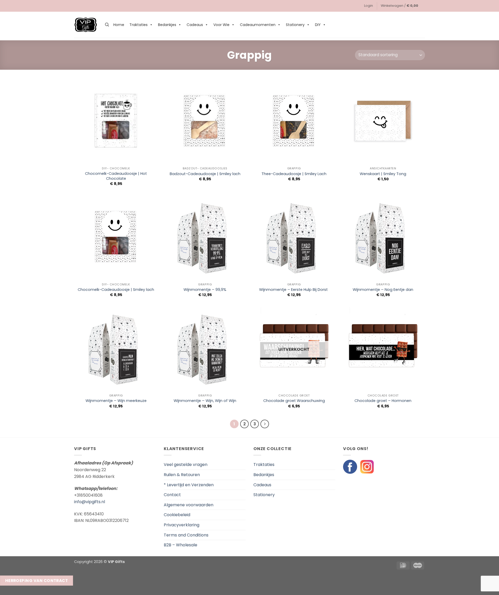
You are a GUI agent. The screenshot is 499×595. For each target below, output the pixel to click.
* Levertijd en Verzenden (189, 485)
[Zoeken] (107, 25)
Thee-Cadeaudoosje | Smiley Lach (293, 173)
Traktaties (138, 24)
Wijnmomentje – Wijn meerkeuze (116, 400)
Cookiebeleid (177, 515)
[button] (368, 6)
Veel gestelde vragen (185, 465)
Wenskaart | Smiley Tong (383, 173)
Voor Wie (221, 24)
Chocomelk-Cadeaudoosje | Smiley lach (116, 289)
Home (118, 24)
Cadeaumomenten (257, 24)
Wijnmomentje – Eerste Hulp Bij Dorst (294, 289)
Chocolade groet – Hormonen (382, 400)
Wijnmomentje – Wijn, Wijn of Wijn (205, 400)
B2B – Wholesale (180, 545)
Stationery (295, 24)
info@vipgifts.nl (89, 502)
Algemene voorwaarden (188, 505)
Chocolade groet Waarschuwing (294, 400)
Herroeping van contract (36, 580)
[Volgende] (264, 424)
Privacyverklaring (181, 525)
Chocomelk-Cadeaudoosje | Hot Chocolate (116, 176)
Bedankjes (167, 24)
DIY (318, 24)
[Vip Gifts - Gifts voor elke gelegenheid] (85, 25)
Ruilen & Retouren (182, 475)
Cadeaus (195, 24)
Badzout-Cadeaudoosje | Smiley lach (205, 173)
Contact (172, 495)
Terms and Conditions (186, 535)
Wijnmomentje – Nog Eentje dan (383, 289)
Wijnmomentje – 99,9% (204, 289)
